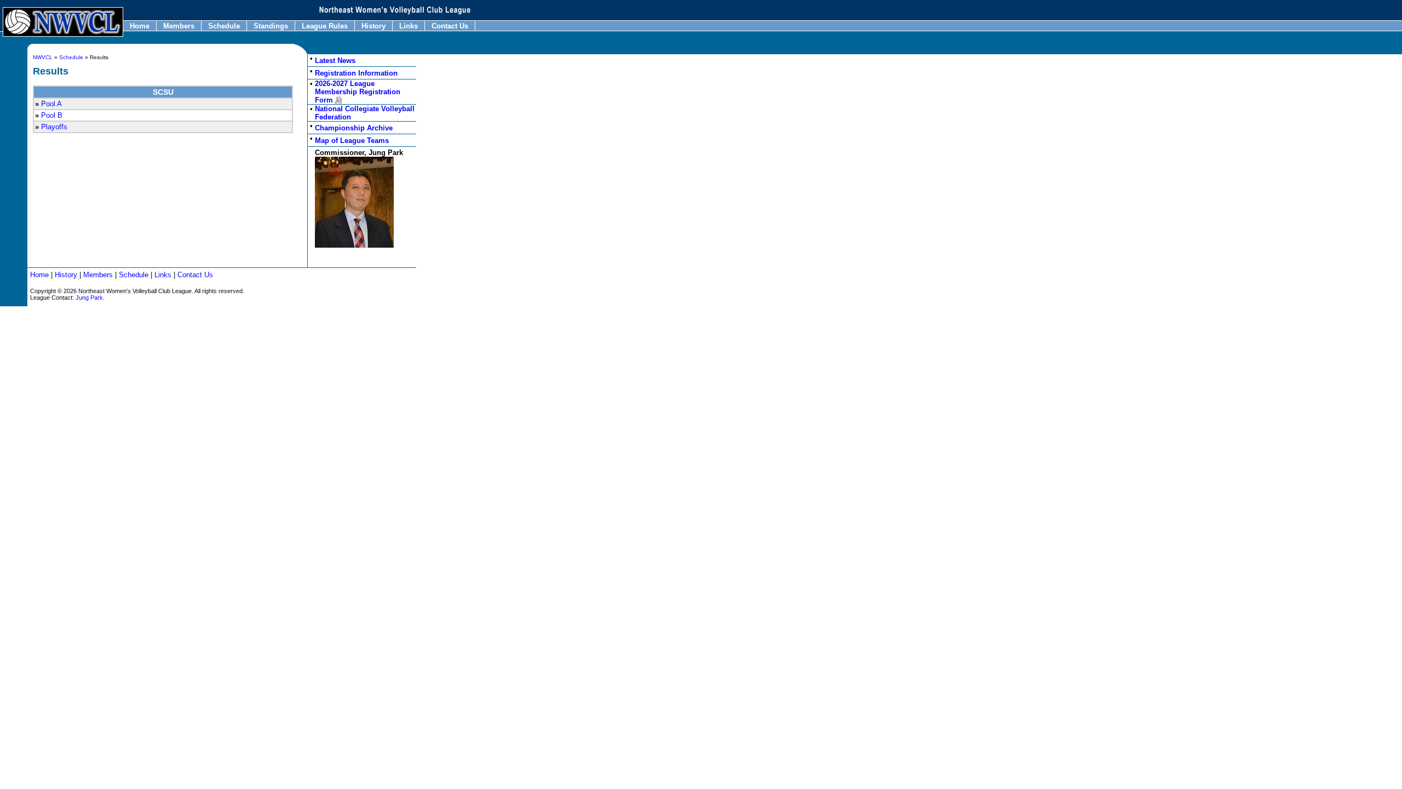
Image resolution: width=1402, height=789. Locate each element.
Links (408, 26)
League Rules (324, 26)
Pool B (51, 115)
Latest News (335, 60)
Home (139, 26)
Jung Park (89, 297)
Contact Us (450, 26)
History (373, 26)
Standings (271, 26)
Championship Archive (354, 128)
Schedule (224, 26)
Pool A (51, 104)
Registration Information (356, 73)
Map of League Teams (352, 140)
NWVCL (43, 57)
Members (179, 26)
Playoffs (54, 127)
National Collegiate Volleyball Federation (365, 113)
